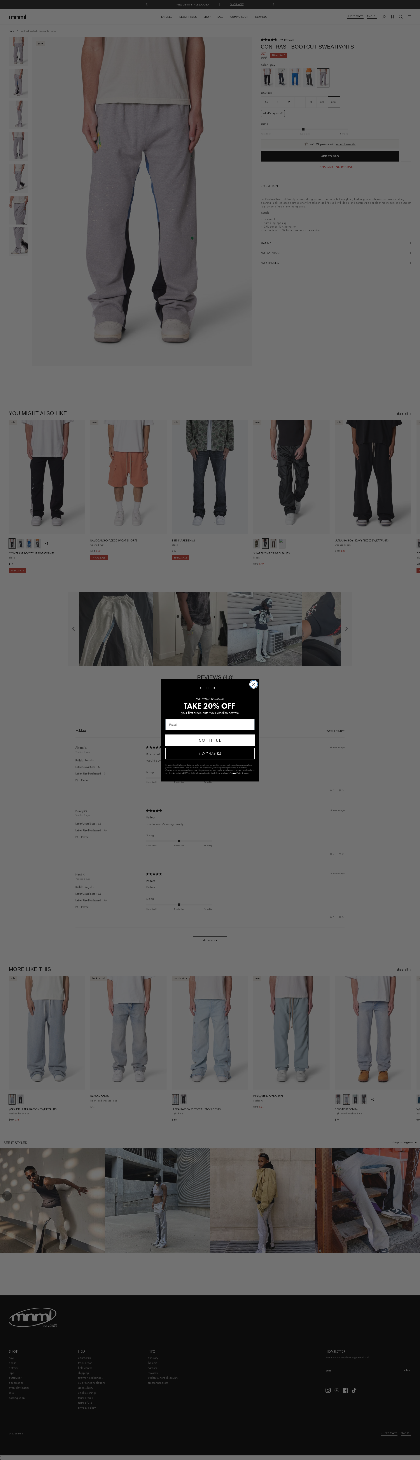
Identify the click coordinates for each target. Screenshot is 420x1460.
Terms (246, 773)
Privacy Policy (236, 773)
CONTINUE (210, 740)
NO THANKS (210, 754)
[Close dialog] (253, 684)
